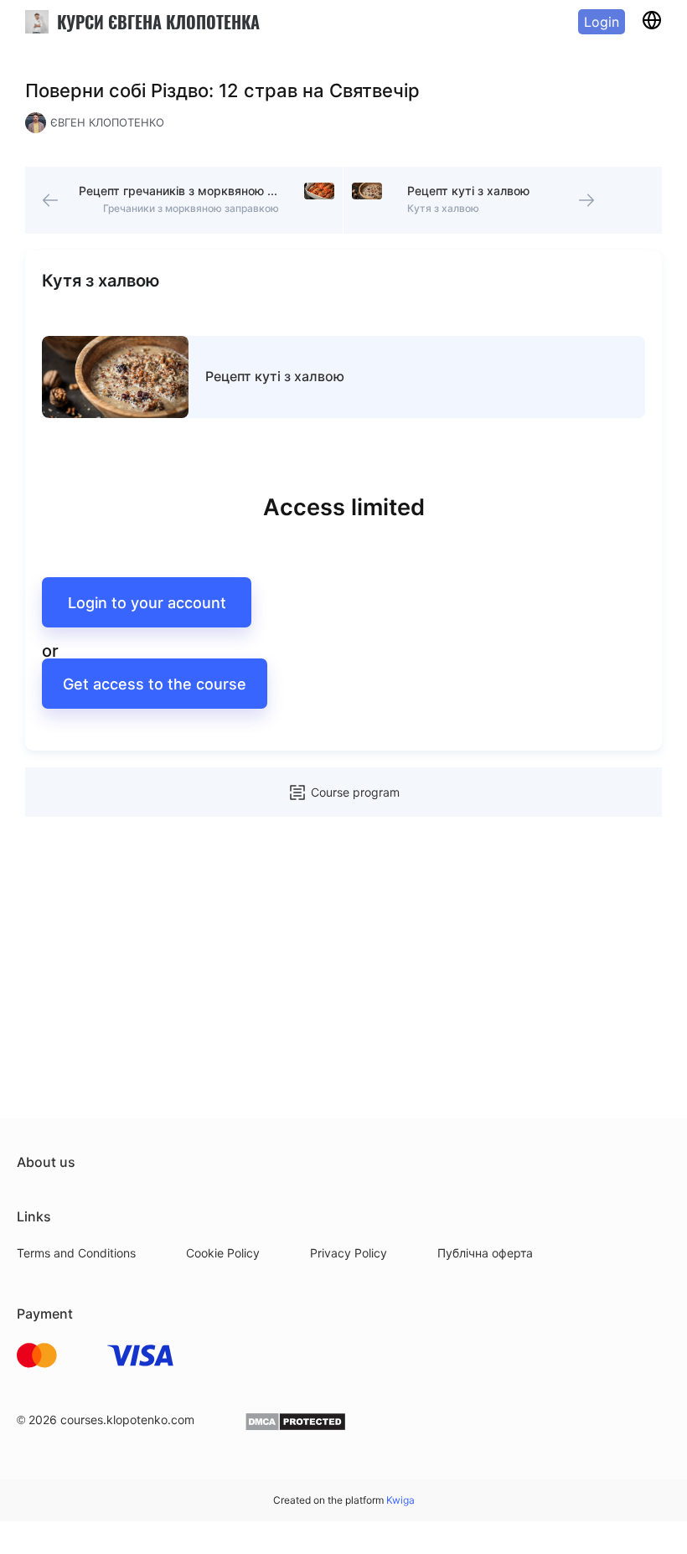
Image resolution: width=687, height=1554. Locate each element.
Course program (355, 792)
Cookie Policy (223, 1253)
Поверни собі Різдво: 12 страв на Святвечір (222, 90)
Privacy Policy (348, 1253)
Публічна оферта (485, 1253)
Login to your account (147, 603)
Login (601, 21)
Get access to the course (154, 684)
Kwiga (400, 1500)
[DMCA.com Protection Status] (295, 1427)
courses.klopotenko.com (127, 1419)
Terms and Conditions (76, 1253)
